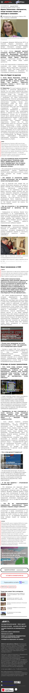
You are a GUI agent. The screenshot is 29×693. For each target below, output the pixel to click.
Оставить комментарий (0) (14, 575)
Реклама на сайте (7, 634)
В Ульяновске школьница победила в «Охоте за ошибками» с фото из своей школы (16, 594)
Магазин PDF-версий (19, 626)
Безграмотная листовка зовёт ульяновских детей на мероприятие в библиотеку (14, 555)
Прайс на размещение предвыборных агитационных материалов (13, 636)
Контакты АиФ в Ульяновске (10, 631)
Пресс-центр (21, 624)
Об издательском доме (8, 624)
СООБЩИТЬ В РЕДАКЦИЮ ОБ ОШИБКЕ (12, 639)
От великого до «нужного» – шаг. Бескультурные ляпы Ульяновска (15, 599)
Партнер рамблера (21, 685)
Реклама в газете (6, 626)
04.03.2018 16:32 (5, 6)
